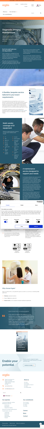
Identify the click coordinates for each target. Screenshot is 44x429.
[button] (40, 424)
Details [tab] (22, 205)
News (24, 413)
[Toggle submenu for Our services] (16, 11)
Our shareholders (27, 387)
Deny (22, 226)
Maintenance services (10, 23)
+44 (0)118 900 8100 (8, 385)
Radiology (7, 415)
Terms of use (12, 423)
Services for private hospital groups (9, 409)
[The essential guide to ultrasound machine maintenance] (22, 341)
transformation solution (22, 110)
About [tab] (36, 205)
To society (25, 406)
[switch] (16, 222)
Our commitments (28, 400)
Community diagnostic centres (8, 402)
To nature (25, 404)
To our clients (26, 402)
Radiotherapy (7, 416)
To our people (26, 403)
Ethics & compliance (20, 423)
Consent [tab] (7, 205)
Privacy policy (5, 423)
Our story (26, 382)
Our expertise (6, 400)
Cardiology (7, 412)
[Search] (41, 13)
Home (3, 23)
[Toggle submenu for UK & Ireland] (40, 5)
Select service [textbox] (20, 23)
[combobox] (20, 23)
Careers (25, 410)
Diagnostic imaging (8, 407)
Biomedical (7, 406)
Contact (25, 416)
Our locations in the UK (28, 384)
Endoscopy (7, 405)
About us (26, 379)
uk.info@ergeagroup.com (9, 388)
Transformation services (7, 410)
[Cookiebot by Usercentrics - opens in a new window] (38, 202)
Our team (26, 386)
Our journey (26, 383)
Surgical (6, 417)
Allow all (36, 226)
